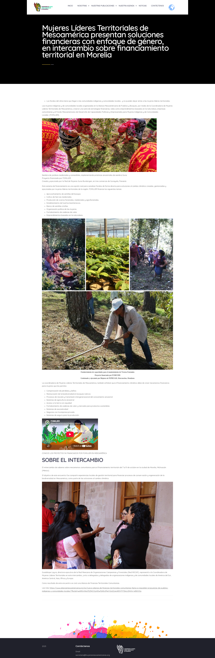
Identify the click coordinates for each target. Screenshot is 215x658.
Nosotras (82, 6)
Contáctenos (157, 6)
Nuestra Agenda (126, 6)
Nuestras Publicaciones (102, 6)
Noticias (143, 6)
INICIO (70, 6)
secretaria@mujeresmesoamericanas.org (93, 655)
